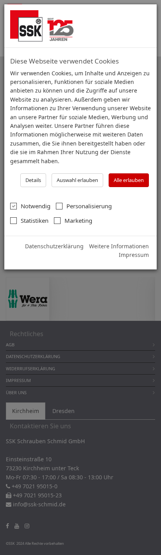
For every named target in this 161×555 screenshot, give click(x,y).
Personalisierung (89, 206)
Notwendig (35, 206)
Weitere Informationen (119, 246)
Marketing (78, 220)
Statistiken (34, 220)
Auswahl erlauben (77, 180)
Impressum (134, 254)
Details (33, 180)
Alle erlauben (129, 180)
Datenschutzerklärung (54, 246)
